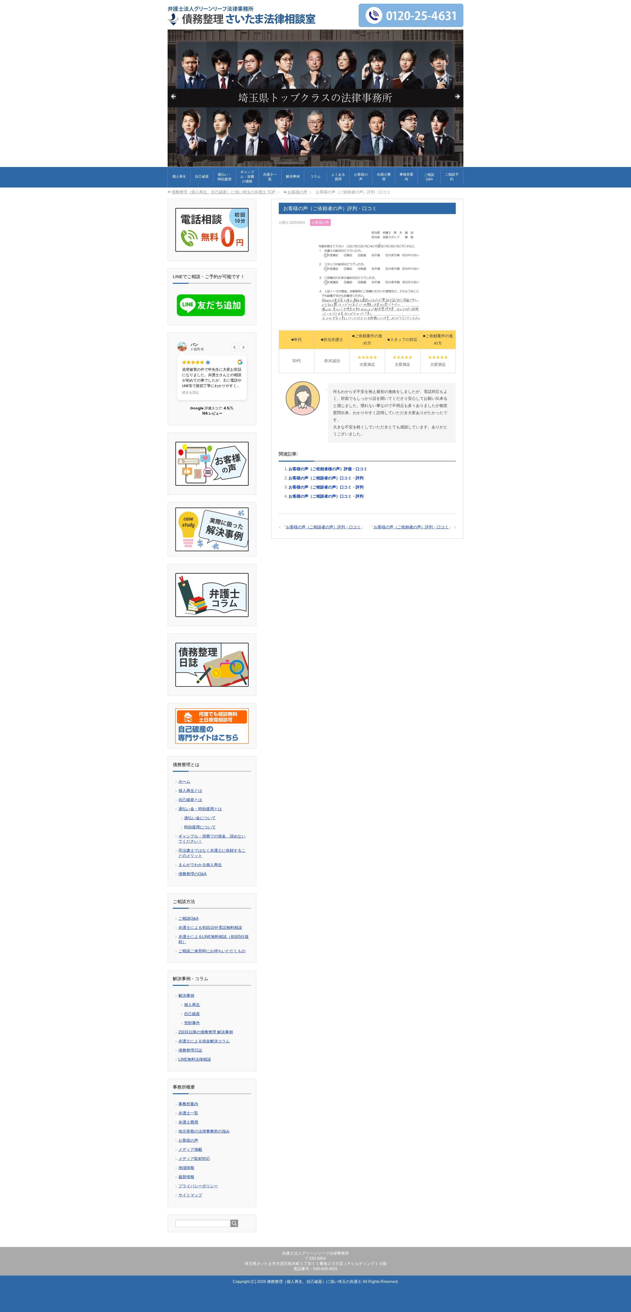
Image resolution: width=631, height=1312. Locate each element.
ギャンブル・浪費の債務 (247, 176)
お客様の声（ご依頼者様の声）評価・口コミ (328, 469)
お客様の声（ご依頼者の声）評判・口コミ (411, 527)
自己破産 (202, 176)
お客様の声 (361, 176)
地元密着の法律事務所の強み (204, 1131)
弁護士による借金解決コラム (204, 1041)
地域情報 (186, 1168)
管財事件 (192, 1023)
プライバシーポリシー (198, 1186)
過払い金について (200, 818)
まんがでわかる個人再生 (200, 865)
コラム (315, 176)
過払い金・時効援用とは (200, 809)
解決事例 (293, 176)
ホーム (184, 781)
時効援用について (200, 827)
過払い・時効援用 (224, 176)
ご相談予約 (452, 176)
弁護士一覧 (270, 176)
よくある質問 (338, 176)
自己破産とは (190, 800)
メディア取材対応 (194, 1159)
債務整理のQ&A (192, 874)
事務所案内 (406, 176)
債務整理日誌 (190, 1050)
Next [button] (457, 97)
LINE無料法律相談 (194, 1059)
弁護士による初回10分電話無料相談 (210, 927)
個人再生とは (190, 791)
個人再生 (179, 176)
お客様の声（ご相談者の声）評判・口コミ (323, 527)
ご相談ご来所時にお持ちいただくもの (211, 951)
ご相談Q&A (429, 177)
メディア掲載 (190, 1149)
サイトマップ (190, 1195)
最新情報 (186, 1177)
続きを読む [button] (190, 392)
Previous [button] (173, 97)
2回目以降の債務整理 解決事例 (205, 1032)
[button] (243, 347)
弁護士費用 (384, 176)
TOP (223, 192)
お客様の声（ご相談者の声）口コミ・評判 (326, 478)
